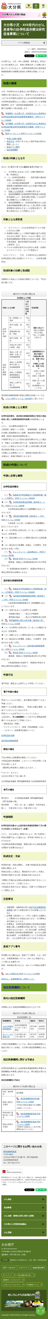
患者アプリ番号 (13, 147)
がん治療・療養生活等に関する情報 (19, 1216)
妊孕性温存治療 (7, 735)
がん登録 (7, 1232)
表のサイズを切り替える (24, 294)
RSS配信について (33, 1284)
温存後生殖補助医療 (9, 741)
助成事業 (7, 1207)
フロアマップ (24, 1268)
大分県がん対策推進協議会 (15, 1224)
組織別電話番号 (39, 1268)
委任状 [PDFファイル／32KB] (25, 559)
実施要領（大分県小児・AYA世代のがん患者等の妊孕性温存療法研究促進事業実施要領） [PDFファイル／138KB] (23, 116)
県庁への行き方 (9, 1268)
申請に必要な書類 (14, 139)
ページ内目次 (24, 43)
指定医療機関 (12, 150)
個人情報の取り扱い (24, 1275)
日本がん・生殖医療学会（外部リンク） (18, 979)
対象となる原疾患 (16, 191)
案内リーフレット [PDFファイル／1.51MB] (23, 134)
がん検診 (7, 1199)
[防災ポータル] (28, 6)
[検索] (43, 6)
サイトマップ (7, 1275)
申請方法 (10, 141)
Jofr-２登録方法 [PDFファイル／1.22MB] (22, 974)
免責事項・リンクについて (12, 1280)
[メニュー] (36, 6)
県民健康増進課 (9, 1152)
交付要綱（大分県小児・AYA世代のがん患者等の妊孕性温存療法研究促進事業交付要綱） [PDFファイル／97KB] (23, 127)
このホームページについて (12, 1284)
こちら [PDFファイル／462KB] (18, 399)
